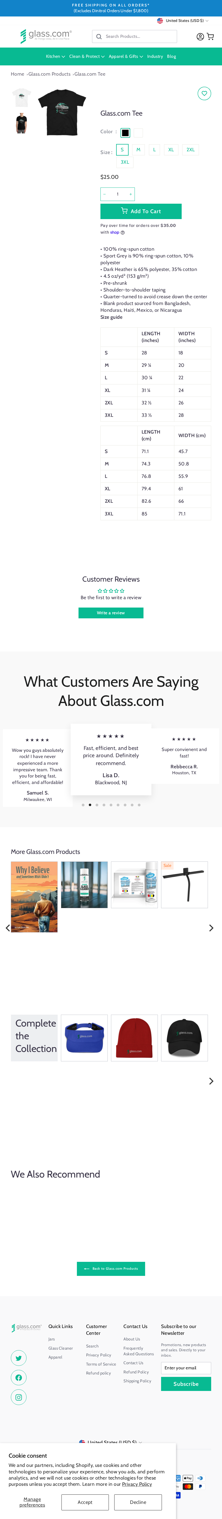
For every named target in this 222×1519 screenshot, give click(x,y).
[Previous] (8, 928)
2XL (191, 150)
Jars (51, 1339)
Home (17, 74)
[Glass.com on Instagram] (18, 1397)
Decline (138, 1502)
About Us (131, 1339)
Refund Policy (136, 1372)
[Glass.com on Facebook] (18, 1377)
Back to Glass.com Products (115, 1268)
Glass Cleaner (60, 1348)
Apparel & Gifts (124, 56)
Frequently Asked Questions (138, 1351)
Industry (155, 56)
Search (92, 1346)
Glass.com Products (49, 74)
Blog (171, 56)
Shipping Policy (137, 1381)
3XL (125, 162)
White (138, 133)
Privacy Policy (137, 1484)
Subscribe (186, 1384)
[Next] (211, 928)
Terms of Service (101, 1364)
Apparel (55, 1357)
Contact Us (133, 1362)
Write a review (111, 612)
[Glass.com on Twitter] (18, 1358)
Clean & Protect (85, 56)
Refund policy (98, 1373)
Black (125, 133)
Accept (85, 1502)
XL (171, 150)
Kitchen (54, 56)
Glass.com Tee (89, 74)
